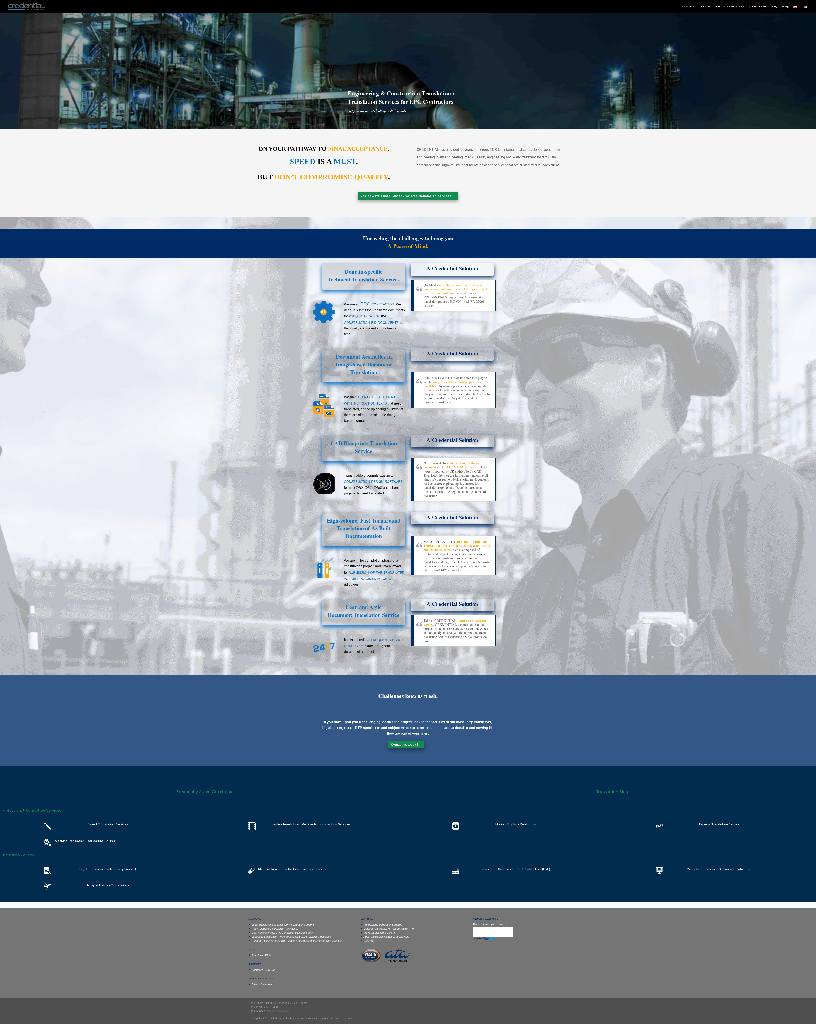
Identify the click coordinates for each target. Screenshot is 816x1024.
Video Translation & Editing (379, 932)
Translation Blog (612, 792)
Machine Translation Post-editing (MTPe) (85, 840)
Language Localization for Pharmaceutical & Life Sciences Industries (291, 936)
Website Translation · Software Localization (719, 869)
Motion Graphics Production (515, 824)
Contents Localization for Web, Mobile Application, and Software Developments (297, 940)
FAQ (775, 6)
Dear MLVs (370, 940)
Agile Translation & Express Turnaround (386, 936)
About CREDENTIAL (730, 6)
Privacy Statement (262, 984)
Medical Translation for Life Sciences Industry (292, 869)
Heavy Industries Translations (107, 885)
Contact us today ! (404, 744)
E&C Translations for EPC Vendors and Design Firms (282, 932)
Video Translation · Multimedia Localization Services (312, 824)
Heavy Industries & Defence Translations (275, 928)
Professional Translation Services (383, 924)
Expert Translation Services (108, 824)
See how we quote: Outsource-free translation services (406, 195)
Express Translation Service (719, 824)
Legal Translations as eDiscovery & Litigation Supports (283, 924)
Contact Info (758, 6)
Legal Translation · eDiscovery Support (107, 869)
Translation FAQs (261, 955)
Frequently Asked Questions (204, 792)
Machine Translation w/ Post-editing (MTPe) (389, 928)
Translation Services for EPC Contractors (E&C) (515, 869)
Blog (785, 6)
